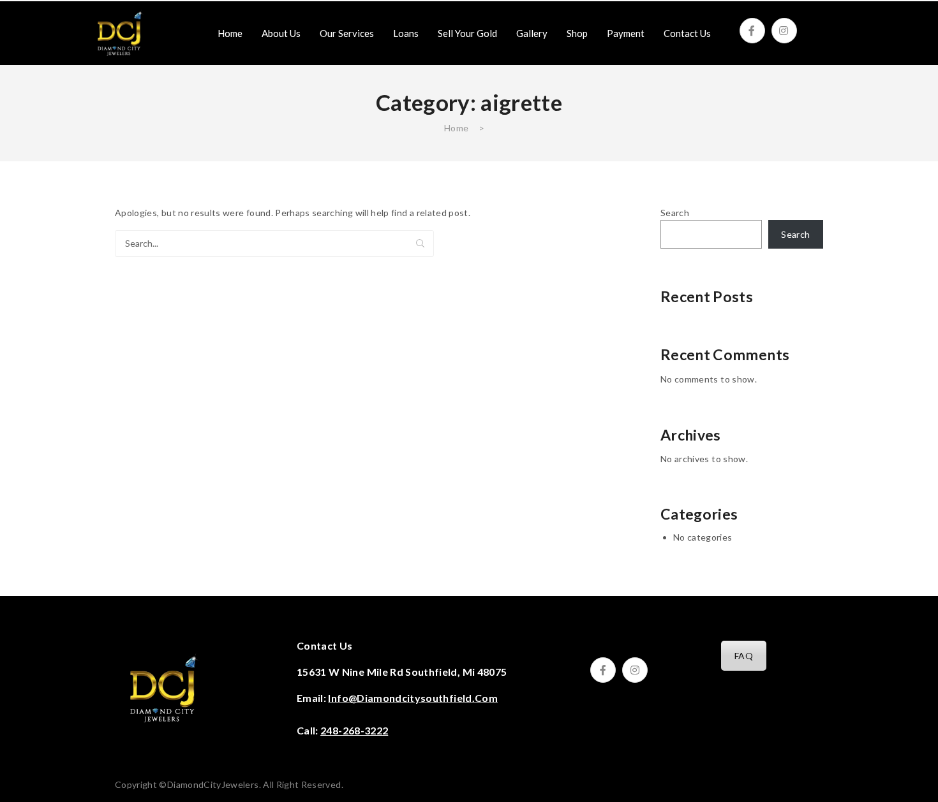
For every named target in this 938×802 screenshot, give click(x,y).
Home (456, 127)
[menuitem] (230, 33)
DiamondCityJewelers (213, 784)
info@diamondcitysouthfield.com (413, 698)
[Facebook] (752, 30)
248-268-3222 (354, 730)
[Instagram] (784, 30)
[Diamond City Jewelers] (119, 32)
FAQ (743, 655)
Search (420, 243)
